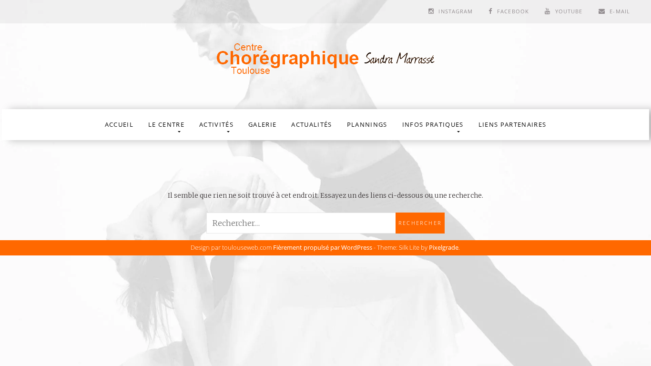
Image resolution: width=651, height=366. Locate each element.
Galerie (262, 124)
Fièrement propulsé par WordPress (322, 247)
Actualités (311, 124)
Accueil (119, 124)
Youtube (569, 11)
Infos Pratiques (433, 124)
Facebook (513, 11)
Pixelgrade (443, 247)
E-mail (620, 11)
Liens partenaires (512, 124)
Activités (216, 124)
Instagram (455, 11)
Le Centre (166, 124)
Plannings (367, 124)
